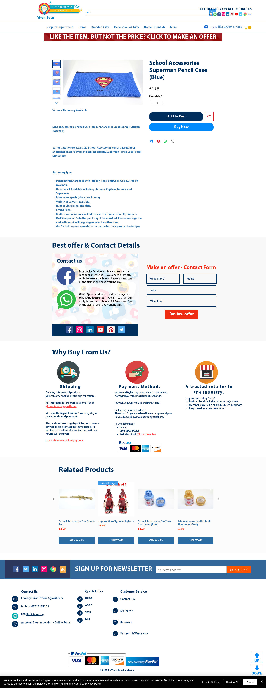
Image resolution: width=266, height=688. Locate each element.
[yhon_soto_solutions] (79, 330)
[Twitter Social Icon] (26, 569)
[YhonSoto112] (69, 330)
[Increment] (163, 103)
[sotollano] (121, 330)
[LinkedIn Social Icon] (35, 569)
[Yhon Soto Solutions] (100, 330)
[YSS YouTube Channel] (236, 14)
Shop (88, 612)
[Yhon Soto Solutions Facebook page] (219, 14)
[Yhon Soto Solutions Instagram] (223, 14)
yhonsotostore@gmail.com (46, 598)
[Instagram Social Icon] (44, 569)
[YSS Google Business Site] (245, 14)
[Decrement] (152, 103)
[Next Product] (218, 499)
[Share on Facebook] (151, 142)
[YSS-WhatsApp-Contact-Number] (215, 14)
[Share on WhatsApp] (165, 142)
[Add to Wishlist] (209, 117)
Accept (250, 682)
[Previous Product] (54, 499)
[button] (248, 27)
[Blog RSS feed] (63, 570)
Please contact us (146, 434)
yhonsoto (194, 398)
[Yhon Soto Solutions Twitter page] (240, 14)
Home (56, 47)
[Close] (261, 682)
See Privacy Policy (90, 683)
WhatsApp (85, 294)
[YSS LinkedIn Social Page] (227, 14)
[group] (136, 513)
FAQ (87, 619)
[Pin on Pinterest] (158, 142)
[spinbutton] (158, 103)
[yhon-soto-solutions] (90, 330)
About (88, 605)
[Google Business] (53, 569)
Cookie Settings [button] (211, 682)
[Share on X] (172, 142)
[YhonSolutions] (111, 330)
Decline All (232, 682)
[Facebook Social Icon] (16, 569)
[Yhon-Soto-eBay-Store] (249, 14)
